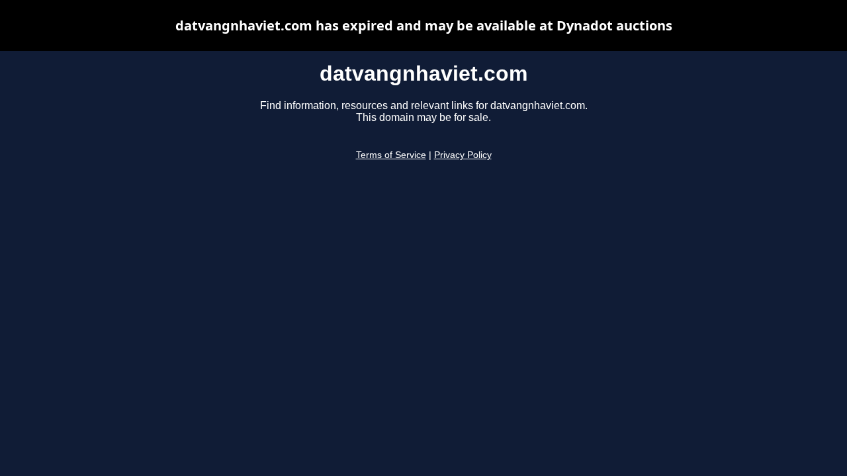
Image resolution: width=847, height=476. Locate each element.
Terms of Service (391, 155)
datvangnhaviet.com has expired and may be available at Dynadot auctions (423, 25)
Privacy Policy (463, 155)
